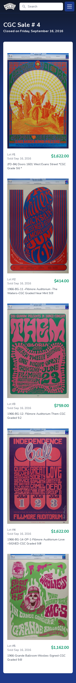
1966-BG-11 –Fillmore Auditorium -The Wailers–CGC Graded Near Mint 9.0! (32, 291)
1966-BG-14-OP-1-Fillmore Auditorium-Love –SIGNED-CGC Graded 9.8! (36, 542)
